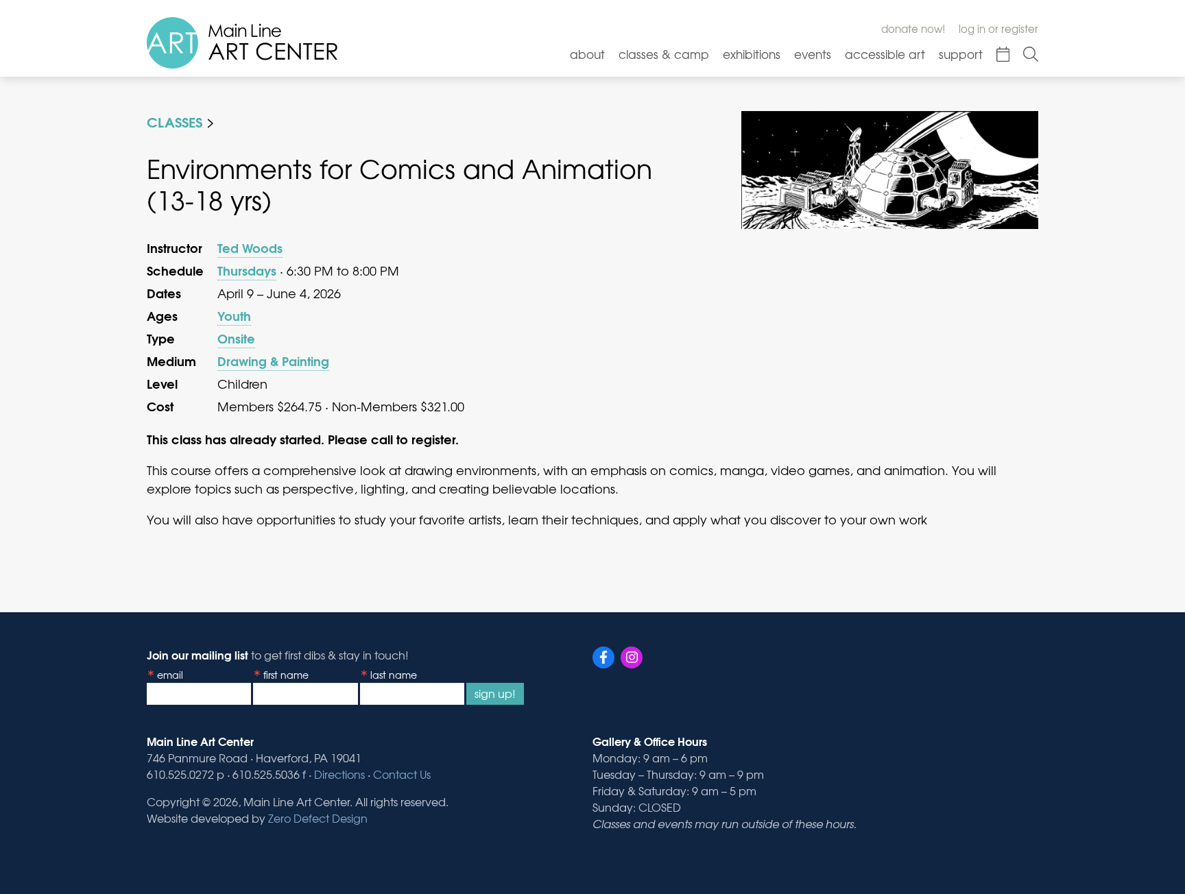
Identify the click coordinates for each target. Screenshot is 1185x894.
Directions (339, 774)
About (587, 53)
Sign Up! (495, 693)
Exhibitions (751, 53)
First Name (286, 674)
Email (170, 674)
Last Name (393, 674)
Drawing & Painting (273, 360)
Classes (174, 121)
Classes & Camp (664, 53)
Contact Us (402, 774)
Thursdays (246, 270)
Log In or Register (998, 28)
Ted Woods (250, 247)
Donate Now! (913, 28)
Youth (234, 315)
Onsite (236, 338)
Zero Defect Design (318, 818)
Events (812, 53)
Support (961, 53)
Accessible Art (885, 53)
